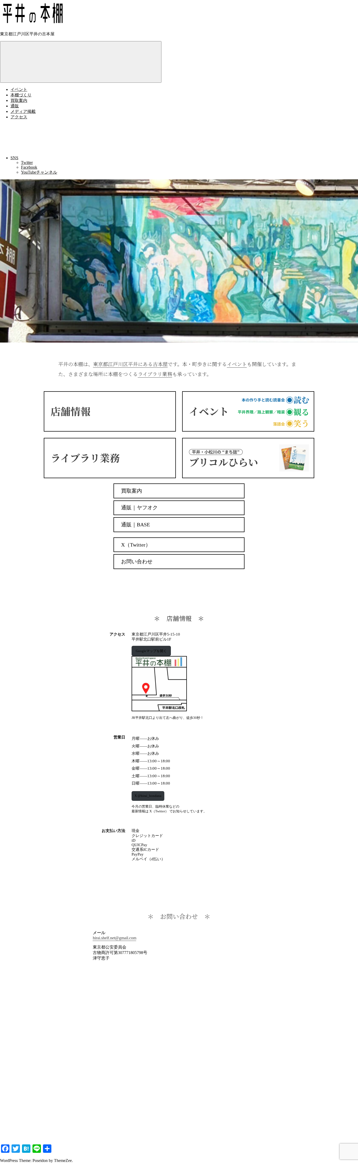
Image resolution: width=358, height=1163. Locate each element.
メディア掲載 (23, 111)
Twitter (27, 162)
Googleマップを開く (151, 651)
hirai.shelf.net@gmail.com (114, 938)
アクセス (18, 117)
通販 (14, 106)
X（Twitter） (136, 545)
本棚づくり (20, 95)
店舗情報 (109, 411)
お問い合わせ (137, 561)
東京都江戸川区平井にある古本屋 (130, 363)
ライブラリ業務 (155, 373)
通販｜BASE (135, 524)
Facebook (29, 167)
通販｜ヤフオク (139, 507)
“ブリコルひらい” (248, 458)
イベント (18, 89)
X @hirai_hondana (147, 796)
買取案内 (18, 100)
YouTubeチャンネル (39, 172)
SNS (14, 158)
